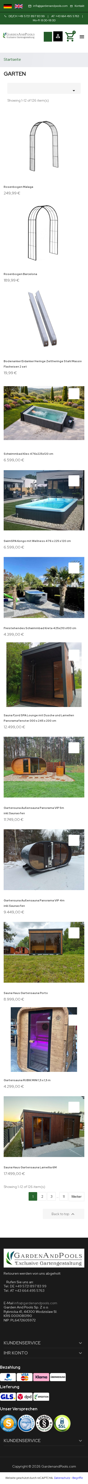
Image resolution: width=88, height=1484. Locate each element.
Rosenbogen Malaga (18, 187)
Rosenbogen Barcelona (20, 274)
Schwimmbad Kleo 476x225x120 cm (28, 453)
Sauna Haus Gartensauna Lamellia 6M (30, 1167)
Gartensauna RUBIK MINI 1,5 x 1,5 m (27, 1080)
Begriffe (77, 1478)
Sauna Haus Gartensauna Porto (26, 993)
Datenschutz (62, 1478)
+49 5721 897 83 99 (31, 16)
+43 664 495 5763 (67, 16)
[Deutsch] (8, 6)
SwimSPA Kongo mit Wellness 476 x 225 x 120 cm (37, 541)
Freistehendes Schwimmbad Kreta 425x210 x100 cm (40, 628)
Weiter (76, 1196)
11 (64, 1196)
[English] (19, 6)
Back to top (64, 1214)
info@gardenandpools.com (35, 1303)
